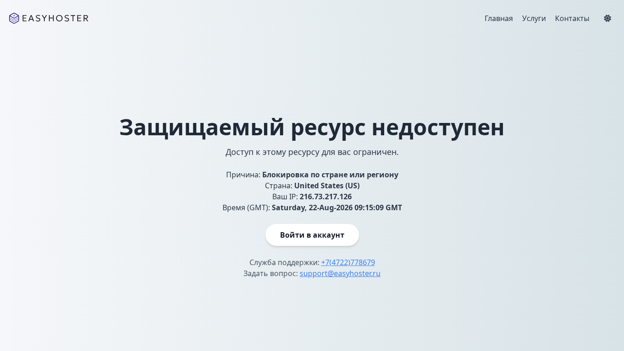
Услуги (534, 18)
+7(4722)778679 (348, 262)
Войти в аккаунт (312, 235)
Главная (499, 18)
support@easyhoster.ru (340, 273)
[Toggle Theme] (607, 18)
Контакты (572, 18)
